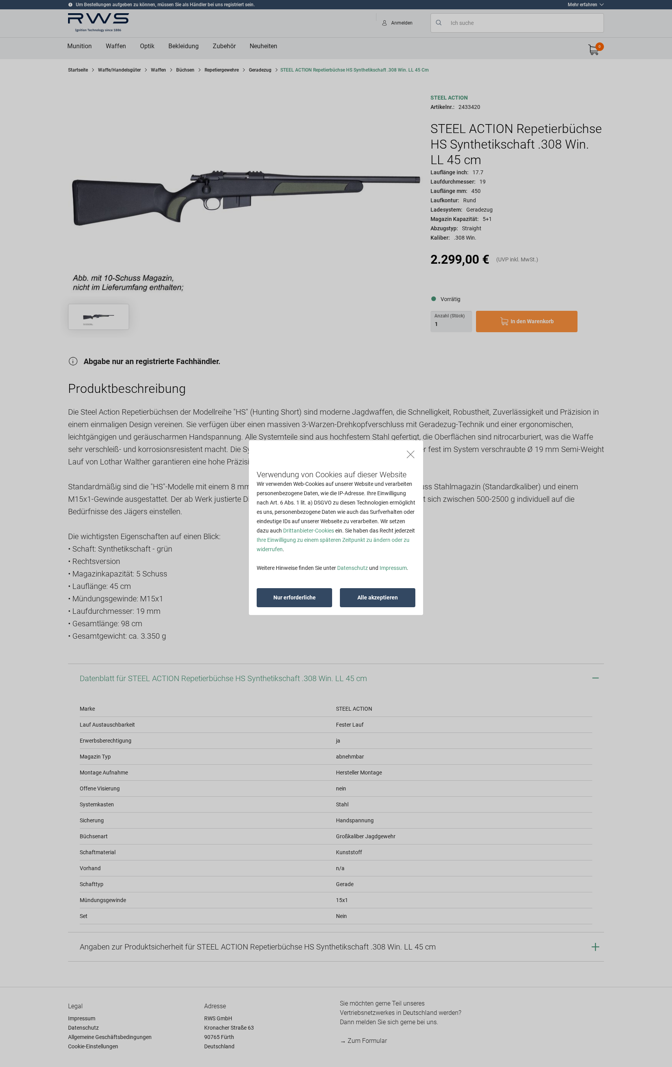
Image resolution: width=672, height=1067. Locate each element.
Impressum (393, 568)
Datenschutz (352, 568)
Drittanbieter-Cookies (308, 530)
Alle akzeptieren (377, 597)
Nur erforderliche (294, 597)
